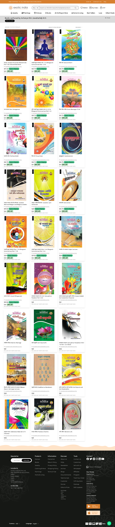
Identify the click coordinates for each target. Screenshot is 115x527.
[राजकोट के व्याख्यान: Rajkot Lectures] (71, 247)
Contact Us (77, 459)
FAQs (62, 462)
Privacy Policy (52, 465)
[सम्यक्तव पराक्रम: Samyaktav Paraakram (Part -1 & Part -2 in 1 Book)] (71, 340)
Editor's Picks (65, 487)
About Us (64, 459)
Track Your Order (79, 478)
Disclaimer (51, 459)
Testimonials (65, 478)
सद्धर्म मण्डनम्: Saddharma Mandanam (42, 387)
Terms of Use (52, 471)
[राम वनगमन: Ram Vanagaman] (16, 107)
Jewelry (37, 465)
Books (37, 462)
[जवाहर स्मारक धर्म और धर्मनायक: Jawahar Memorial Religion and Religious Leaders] (16, 200)
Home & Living (39, 475)
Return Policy (52, 462)
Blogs (62, 471)
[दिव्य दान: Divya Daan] (44, 153)
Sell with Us (77, 465)
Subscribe (26, 460)
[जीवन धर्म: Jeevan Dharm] (71, 60)
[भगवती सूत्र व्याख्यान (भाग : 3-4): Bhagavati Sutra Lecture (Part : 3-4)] (44, 60)
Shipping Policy (53, 468)
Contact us (97, 1)
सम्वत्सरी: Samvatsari (65, 202)
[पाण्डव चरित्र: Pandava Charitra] (44, 429)
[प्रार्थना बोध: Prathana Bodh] (16, 153)
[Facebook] (87, 459)
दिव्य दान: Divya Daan (37, 156)
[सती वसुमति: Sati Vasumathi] (44, 340)
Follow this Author (10, 20)
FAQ (105, 1)
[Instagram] (97, 459)
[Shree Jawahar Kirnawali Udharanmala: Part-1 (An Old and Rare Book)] (16, 60)
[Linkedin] (100, 459)
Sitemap (76, 484)
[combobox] (56, 8)
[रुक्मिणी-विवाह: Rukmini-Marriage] (16, 340)
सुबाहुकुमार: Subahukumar (66, 156)
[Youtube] (102, 459)
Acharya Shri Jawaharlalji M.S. (13, 66)
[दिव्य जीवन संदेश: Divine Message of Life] (71, 107)
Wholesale (77, 468)
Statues (37, 459)
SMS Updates (78, 487)
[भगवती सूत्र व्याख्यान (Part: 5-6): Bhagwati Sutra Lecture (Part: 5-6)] (44, 247)
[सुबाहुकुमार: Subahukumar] (71, 153)
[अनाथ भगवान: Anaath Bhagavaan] (16, 293)
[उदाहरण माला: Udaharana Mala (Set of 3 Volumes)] (16, 429)
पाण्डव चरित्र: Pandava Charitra (40, 431)
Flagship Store (90, 474)
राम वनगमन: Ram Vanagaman (12, 109)
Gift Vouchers (78, 481)
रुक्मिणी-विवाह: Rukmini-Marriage (12, 342)
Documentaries (66, 475)
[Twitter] (91, 459)
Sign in (88, 1)
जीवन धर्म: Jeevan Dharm (65, 62)
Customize (77, 462)
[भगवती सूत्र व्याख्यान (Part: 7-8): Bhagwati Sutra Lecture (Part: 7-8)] (16, 247)
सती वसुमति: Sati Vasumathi (39, 342)
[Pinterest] (94, 459)
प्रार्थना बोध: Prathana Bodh (11, 156)
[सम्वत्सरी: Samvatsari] (71, 200)
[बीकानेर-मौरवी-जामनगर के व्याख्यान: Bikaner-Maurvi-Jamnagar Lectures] (16, 385)
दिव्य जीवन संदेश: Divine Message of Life (69, 109)
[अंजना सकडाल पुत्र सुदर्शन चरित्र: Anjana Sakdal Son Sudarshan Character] (71, 293)
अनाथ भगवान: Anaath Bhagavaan (13, 296)
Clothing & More (40, 468)
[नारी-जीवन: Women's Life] (71, 429)
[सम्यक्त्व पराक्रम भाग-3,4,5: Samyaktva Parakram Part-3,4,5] (44, 293)
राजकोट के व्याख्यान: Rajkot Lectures (68, 249)
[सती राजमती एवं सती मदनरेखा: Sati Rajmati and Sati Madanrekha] (71, 385)
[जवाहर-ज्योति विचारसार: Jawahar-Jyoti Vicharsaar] (44, 200)
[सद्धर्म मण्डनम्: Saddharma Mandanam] (44, 385)
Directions (88, 481)
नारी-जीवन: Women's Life (65, 431)
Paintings (38, 471)
